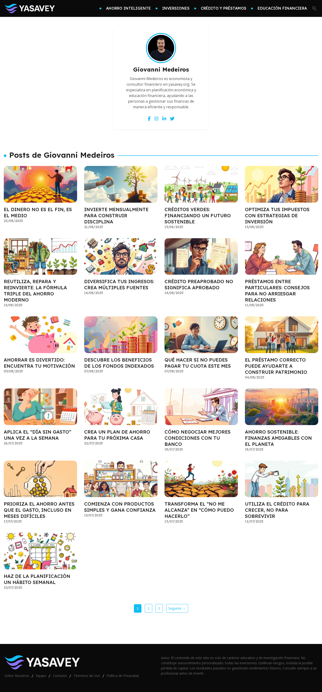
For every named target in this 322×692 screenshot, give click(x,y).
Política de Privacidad (123, 675)
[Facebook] (149, 118)
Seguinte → (177, 608)
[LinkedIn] (164, 118)
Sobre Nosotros (17, 675)
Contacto (60, 675)
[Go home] (30, 8)
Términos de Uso (87, 675)
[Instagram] (156, 118)
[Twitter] (172, 118)
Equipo (41, 675)
